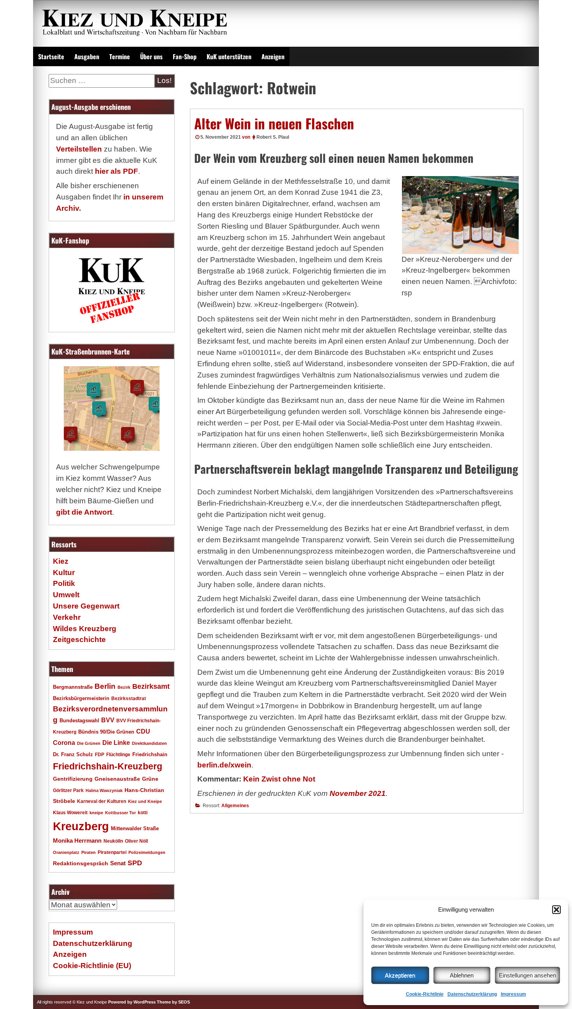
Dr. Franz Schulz (73, 754)
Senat (118, 863)
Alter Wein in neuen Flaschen (274, 123)
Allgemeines (235, 805)
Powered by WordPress (132, 1002)
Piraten (88, 852)
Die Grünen (88, 743)
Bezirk (124, 687)
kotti (142, 812)
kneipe (96, 812)
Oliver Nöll (136, 841)
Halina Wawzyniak (104, 790)
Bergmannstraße (73, 687)
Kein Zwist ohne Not (279, 779)
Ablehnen (462, 975)
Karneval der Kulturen (101, 801)
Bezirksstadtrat (128, 698)
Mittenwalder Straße (135, 828)
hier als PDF (116, 171)
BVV (107, 719)
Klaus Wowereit (70, 812)
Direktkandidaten (149, 743)
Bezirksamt (151, 686)
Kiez (60, 561)
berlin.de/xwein (224, 765)
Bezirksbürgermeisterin (81, 698)
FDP (99, 754)
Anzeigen (272, 56)
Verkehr (67, 617)
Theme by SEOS (173, 1002)
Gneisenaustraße (117, 779)
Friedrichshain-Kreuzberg (107, 766)
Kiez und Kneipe (145, 801)
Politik (64, 583)
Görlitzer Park (68, 790)
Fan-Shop (185, 56)
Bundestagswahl (79, 720)
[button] (556, 910)
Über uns (151, 56)
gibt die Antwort (84, 512)
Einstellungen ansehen (527, 975)
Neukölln (113, 841)
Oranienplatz (66, 852)
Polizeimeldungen (146, 852)
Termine (119, 56)
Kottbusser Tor (120, 812)
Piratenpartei (112, 852)
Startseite (51, 56)
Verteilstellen (79, 149)
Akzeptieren (400, 975)
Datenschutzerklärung (472, 994)
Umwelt (66, 595)
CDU (143, 731)
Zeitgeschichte (79, 639)
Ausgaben (86, 56)
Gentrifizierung (73, 779)
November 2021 (358, 793)
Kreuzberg (81, 826)
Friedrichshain (149, 754)
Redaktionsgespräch (80, 863)
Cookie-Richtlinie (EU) (92, 965)
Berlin (105, 686)
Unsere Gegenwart (86, 606)
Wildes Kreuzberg (84, 628)
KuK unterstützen (229, 56)
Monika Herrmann (77, 840)
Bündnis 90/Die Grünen (106, 732)
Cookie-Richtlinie (425, 994)
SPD (135, 863)
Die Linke (116, 742)
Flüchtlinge (118, 754)
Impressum (513, 994)
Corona (64, 742)
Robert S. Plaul (272, 137)
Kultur (64, 572)
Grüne (150, 779)
